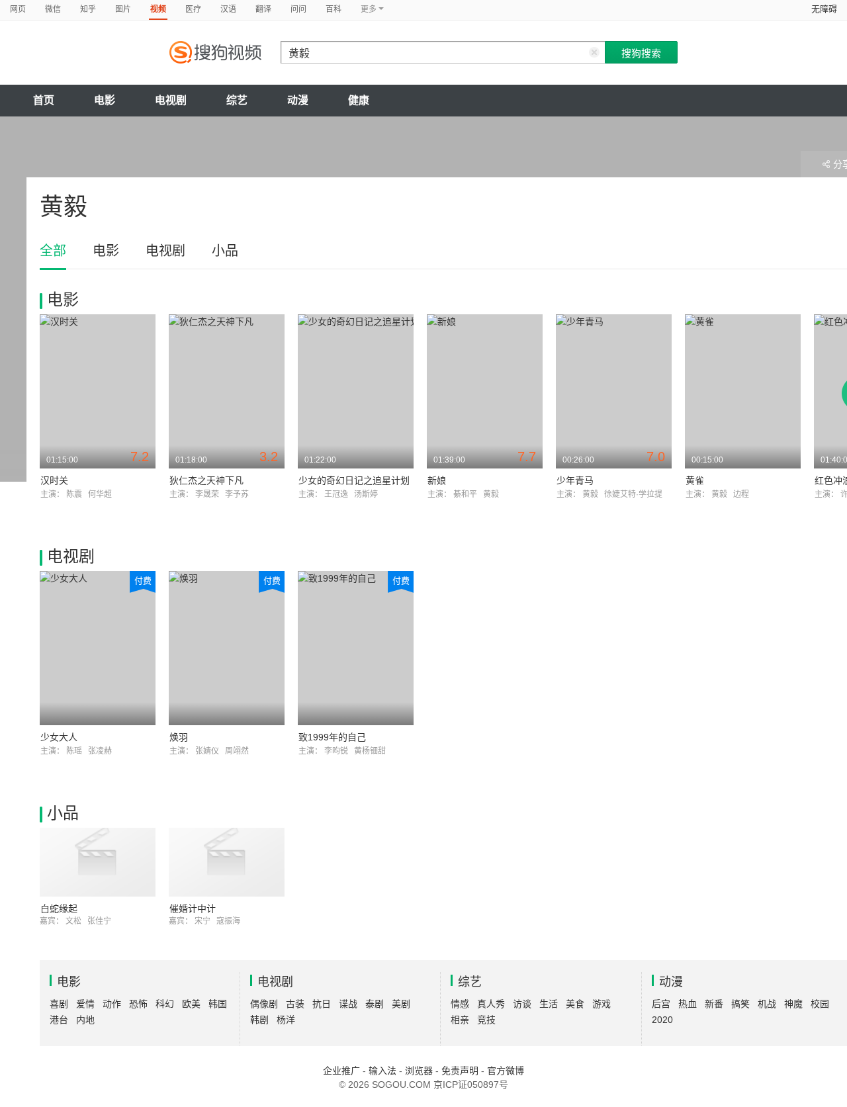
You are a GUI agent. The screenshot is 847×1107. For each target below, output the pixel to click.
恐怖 (138, 1003)
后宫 (661, 1003)
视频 (158, 9)
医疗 (193, 9)
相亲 (460, 1019)
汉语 (228, 9)
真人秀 (491, 1003)
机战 (767, 1003)
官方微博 (505, 1070)
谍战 (348, 1003)
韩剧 (259, 1019)
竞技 (486, 1019)
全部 (53, 251)
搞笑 (740, 1003)
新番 (714, 1003)
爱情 (85, 1003)
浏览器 (419, 1070)
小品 (225, 251)
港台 (59, 1019)
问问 (298, 9)
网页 (18, 9)
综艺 (236, 100)
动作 (112, 1003)
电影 (104, 100)
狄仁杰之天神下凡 (206, 480)
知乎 (88, 9)
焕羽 (178, 737)
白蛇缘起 (58, 908)
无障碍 (824, 9)
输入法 (382, 1070)
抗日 (321, 1003)
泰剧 (374, 1003)
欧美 (191, 1003)
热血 (687, 1003)
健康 (358, 100)
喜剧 (59, 1003)
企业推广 (341, 1070)
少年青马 (575, 480)
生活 (548, 1003)
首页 (43, 100)
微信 (53, 9)
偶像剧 (264, 1003)
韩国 (217, 1003)
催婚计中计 (192, 908)
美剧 (401, 1003)
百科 (333, 9)
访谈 (522, 1003)
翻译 (263, 9)
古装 (295, 1003)
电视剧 (171, 100)
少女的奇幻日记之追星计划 (354, 480)
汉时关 (54, 480)
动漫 (297, 100)
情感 (460, 1003)
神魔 (793, 1003)
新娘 (436, 480)
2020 (662, 1019)
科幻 (165, 1003)
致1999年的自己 (332, 737)
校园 (820, 1003)
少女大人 (58, 737)
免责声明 (459, 1070)
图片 (123, 9)
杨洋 (286, 1019)
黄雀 (695, 480)
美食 (575, 1003)
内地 (85, 1019)
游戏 (601, 1003)
